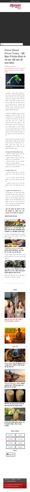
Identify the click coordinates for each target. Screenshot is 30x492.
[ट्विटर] (10, 213)
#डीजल (6, 72)
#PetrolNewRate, (9, 68)
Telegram (20, 447)
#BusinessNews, (11, 66)
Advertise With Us (11, 481)
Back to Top (24, 487)
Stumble (10, 443)
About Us (7, 479)
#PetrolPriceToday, (20, 68)
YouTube (10, 439)
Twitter (20, 435)
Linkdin (20, 443)
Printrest (20, 439)
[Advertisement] (15, 27)
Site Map (13, 479)
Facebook (10, 435)
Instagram (10, 447)
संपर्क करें (17, 1)
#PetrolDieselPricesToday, (12, 70)
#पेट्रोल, (22, 70)
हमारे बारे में (13, 1)
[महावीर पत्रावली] (15, 343)
